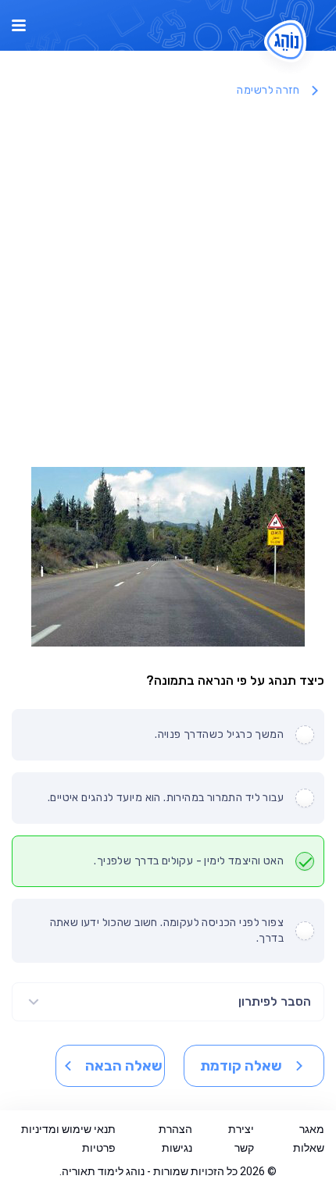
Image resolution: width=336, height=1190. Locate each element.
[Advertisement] (168, 283)
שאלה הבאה (124, 1065)
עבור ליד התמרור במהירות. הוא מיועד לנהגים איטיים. (166, 797)
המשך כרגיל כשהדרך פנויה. (219, 734)
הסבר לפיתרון (274, 1001)
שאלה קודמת (241, 1065)
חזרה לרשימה (268, 90)
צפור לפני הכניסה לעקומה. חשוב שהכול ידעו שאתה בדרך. (167, 930)
